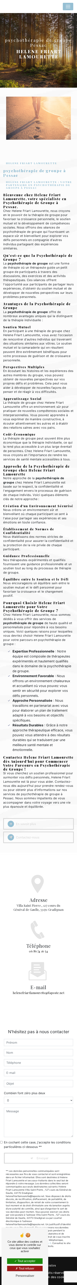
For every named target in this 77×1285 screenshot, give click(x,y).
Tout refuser (26, 1268)
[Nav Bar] (68, 6)
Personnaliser (25, 1275)
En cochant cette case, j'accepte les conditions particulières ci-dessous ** (37, 1144)
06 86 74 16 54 (38, 951)
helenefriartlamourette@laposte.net (38, 993)
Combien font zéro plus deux (24, 1093)
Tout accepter (26, 1261)
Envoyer (42, 1158)
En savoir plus (26, 824)
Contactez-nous (27, 837)
